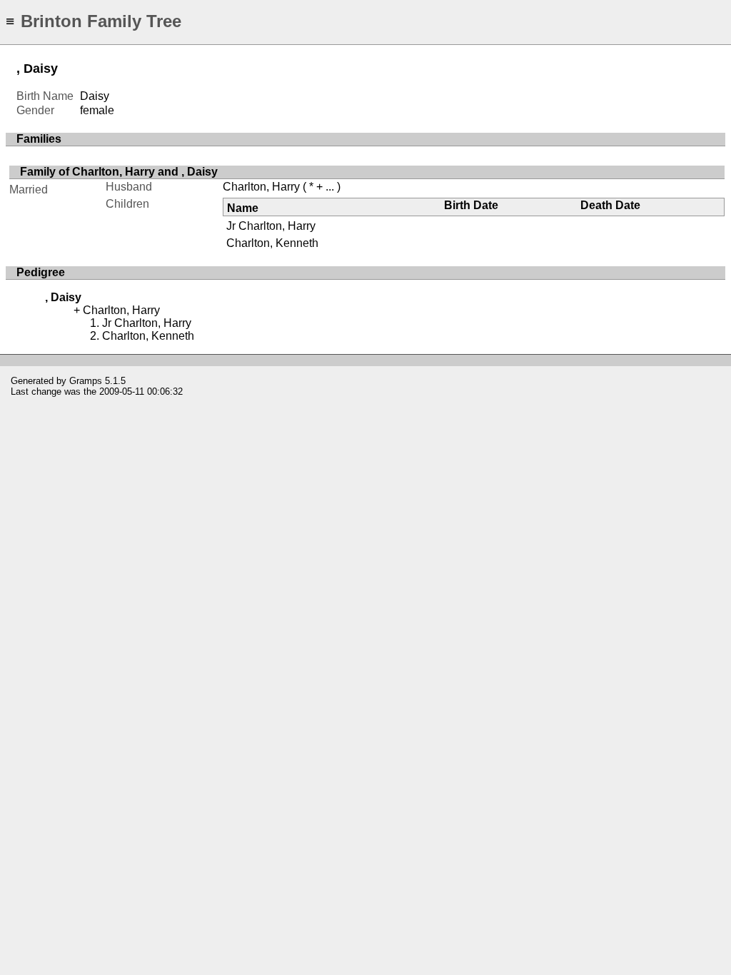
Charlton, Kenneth (272, 243)
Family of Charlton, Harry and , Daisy (119, 172)
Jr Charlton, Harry (271, 226)
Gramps (85, 380)
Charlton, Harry (261, 187)
